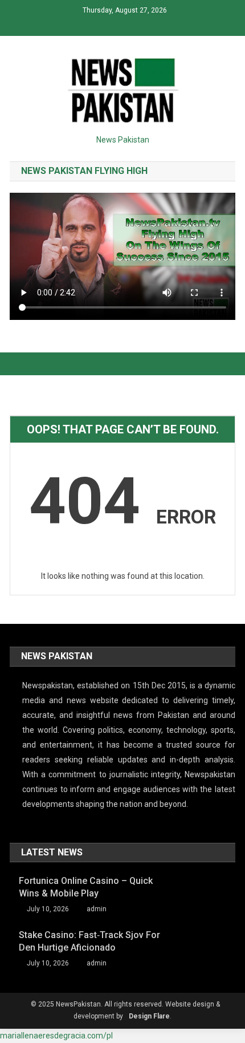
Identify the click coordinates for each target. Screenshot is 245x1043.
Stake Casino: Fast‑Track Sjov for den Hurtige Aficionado (89, 941)
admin (97, 909)
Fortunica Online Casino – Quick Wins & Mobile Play (86, 887)
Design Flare (149, 1016)
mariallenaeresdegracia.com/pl (56, 1035)
